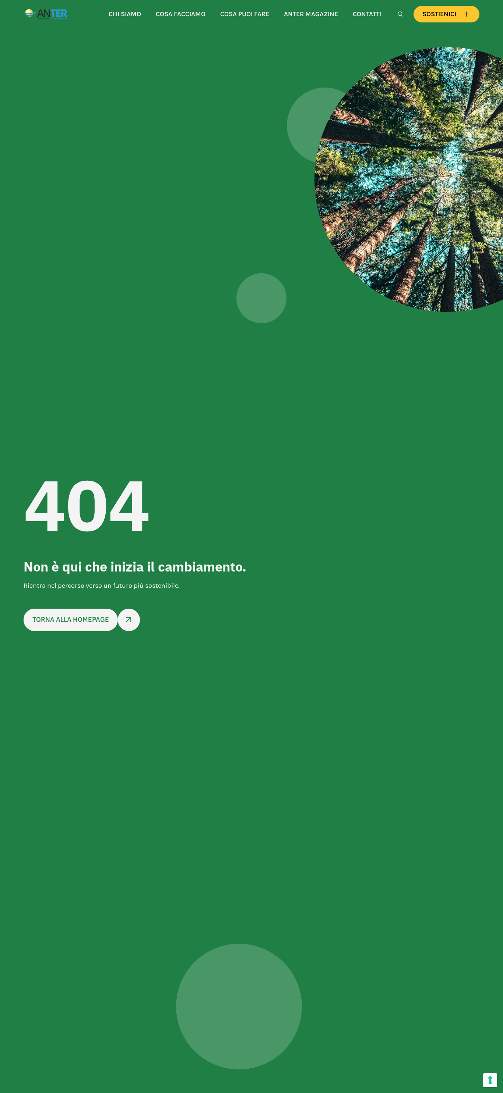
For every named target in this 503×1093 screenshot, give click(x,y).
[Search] (400, 14)
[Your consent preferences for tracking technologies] (490, 1080)
